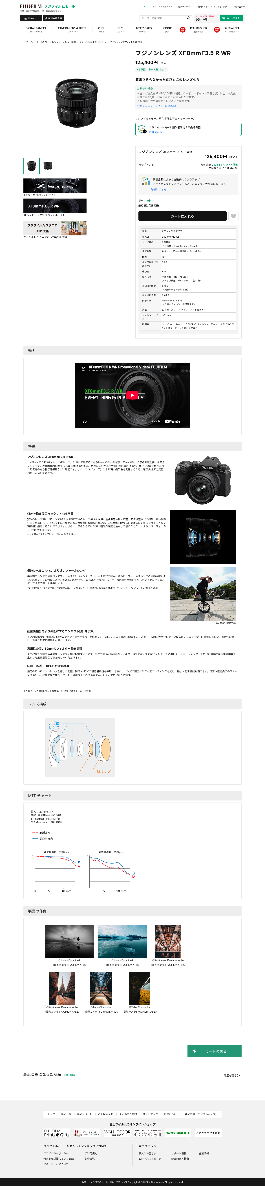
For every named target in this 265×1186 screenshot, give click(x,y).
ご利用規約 (91, 1153)
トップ (51, 1114)
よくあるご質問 (220, 6)
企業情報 (204, 1153)
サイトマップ (150, 1114)
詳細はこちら (157, 131)
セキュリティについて (56, 1164)
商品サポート (184, 6)
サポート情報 (178, 1153)
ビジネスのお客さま (150, 1158)
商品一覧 (66, 1114)
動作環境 (90, 1158)
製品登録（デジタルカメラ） (201, 1114)
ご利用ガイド (202, 6)
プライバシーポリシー (56, 1153)
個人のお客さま (147, 1153)
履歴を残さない (233, 1075)
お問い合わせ (239, 6)
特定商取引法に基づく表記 (58, 1158)
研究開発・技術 (180, 1158)
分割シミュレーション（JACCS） (157, 105)
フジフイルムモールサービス (159, 6)
